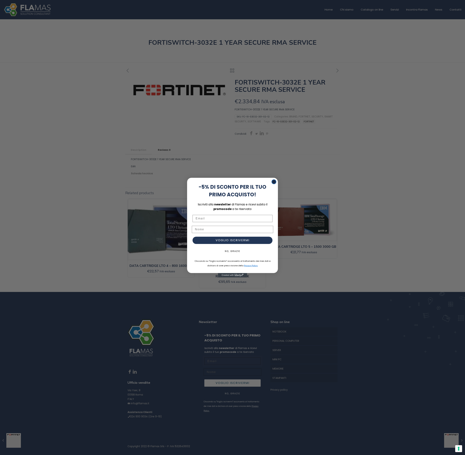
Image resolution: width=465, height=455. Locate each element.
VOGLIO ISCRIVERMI (232, 240)
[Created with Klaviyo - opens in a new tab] (232, 275)
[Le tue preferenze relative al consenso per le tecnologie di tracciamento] (458, 448)
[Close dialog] (274, 182)
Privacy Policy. (251, 265)
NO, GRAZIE (232, 251)
